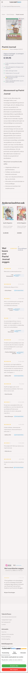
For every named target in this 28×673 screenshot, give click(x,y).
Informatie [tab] (23, 652)
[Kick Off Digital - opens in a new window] (21, 648)
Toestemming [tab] (5, 652)
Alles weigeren (14, 669)
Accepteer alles (14, 665)
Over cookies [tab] (14, 653)
